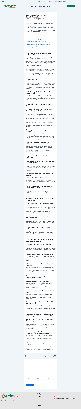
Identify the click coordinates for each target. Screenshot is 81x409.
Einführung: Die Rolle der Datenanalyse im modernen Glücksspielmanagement (40, 38)
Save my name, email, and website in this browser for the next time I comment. (39, 381)
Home (32, 6)
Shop (44, 6)
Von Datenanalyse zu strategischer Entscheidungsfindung (37, 46)
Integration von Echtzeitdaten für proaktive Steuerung (36, 41)
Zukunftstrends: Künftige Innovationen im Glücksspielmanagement (38, 44)
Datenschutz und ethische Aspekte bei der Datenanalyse (37, 42)
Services (40, 6)
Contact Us (48, 6)
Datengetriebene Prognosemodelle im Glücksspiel (35, 39)
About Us (35, 6)
